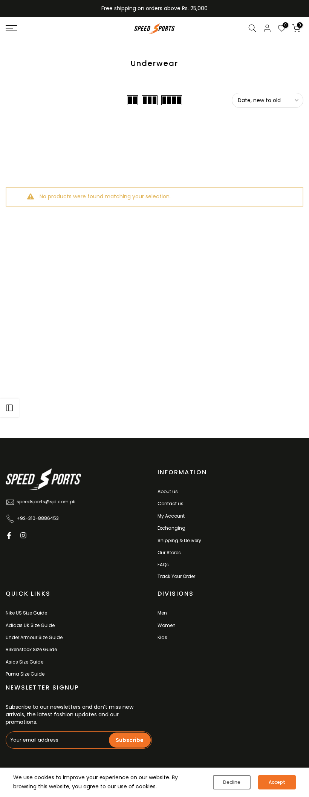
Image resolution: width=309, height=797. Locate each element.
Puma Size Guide (25, 674)
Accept (277, 782)
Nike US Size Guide (26, 613)
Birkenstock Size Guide (31, 649)
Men (162, 613)
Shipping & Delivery (179, 540)
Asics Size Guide (24, 662)
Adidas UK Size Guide (30, 625)
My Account (171, 516)
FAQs (163, 564)
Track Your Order (176, 576)
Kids (162, 637)
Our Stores (169, 552)
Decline (231, 782)
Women (167, 625)
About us (168, 491)
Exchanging (171, 528)
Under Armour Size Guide (34, 637)
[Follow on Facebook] (9, 535)
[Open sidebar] (9, 407)
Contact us (171, 503)
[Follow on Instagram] (23, 535)
